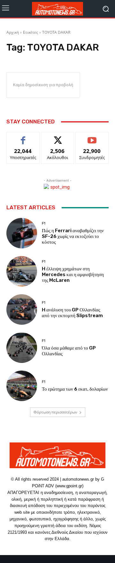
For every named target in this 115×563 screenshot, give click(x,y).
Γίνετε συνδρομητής (92, 139)
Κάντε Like (23, 137)
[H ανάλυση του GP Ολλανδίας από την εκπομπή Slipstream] (21, 309)
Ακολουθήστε (57, 137)
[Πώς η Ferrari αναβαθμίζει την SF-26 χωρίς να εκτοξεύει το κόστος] (21, 233)
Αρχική (12, 32)
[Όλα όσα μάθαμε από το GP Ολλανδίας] (21, 347)
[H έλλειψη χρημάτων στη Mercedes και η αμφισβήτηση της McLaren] (21, 271)
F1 (43, 223)
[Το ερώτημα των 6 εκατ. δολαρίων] (21, 386)
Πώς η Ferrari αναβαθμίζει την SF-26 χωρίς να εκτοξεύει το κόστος (73, 236)
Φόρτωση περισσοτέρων (55, 412)
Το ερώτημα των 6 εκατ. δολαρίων (75, 389)
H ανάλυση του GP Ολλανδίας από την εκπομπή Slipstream (72, 312)
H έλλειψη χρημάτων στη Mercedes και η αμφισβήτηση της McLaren (73, 274)
